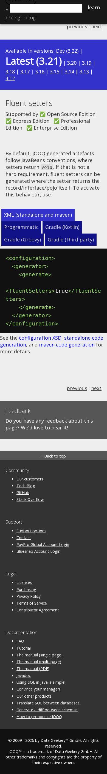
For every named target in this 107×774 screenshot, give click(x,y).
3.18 (10, 71)
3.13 (84, 71)
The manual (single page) (39, 655)
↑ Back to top (53, 456)
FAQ (20, 641)
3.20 (72, 62)
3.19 (86, 62)
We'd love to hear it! (44, 427)
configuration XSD (40, 337)
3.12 (10, 78)
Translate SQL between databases (48, 703)
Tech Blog (25, 485)
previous (77, 26)
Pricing (12, 17)
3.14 (69, 71)
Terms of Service (31, 603)
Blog (30, 17)
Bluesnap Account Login (38, 551)
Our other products (34, 696)
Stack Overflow (30, 499)
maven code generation (67, 344)
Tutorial (23, 648)
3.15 (54, 71)
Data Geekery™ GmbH (61, 740)
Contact (23, 537)
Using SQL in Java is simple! (40, 682)
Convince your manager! (38, 689)
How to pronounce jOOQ (39, 716)
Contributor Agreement (37, 609)
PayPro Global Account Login (42, 544)
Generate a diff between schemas (47, 709)
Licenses (24, 582)
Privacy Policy (28, 596)
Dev (60, 50)
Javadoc (23, 675)
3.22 (72, 50)
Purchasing (26, 589)
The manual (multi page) (38, 661)
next (96, 26)
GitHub (22, 492)
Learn (94, 7)
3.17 (25, 71)
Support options (31, 530)
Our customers (29, 479)
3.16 (39, 71)
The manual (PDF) (32, 668)
